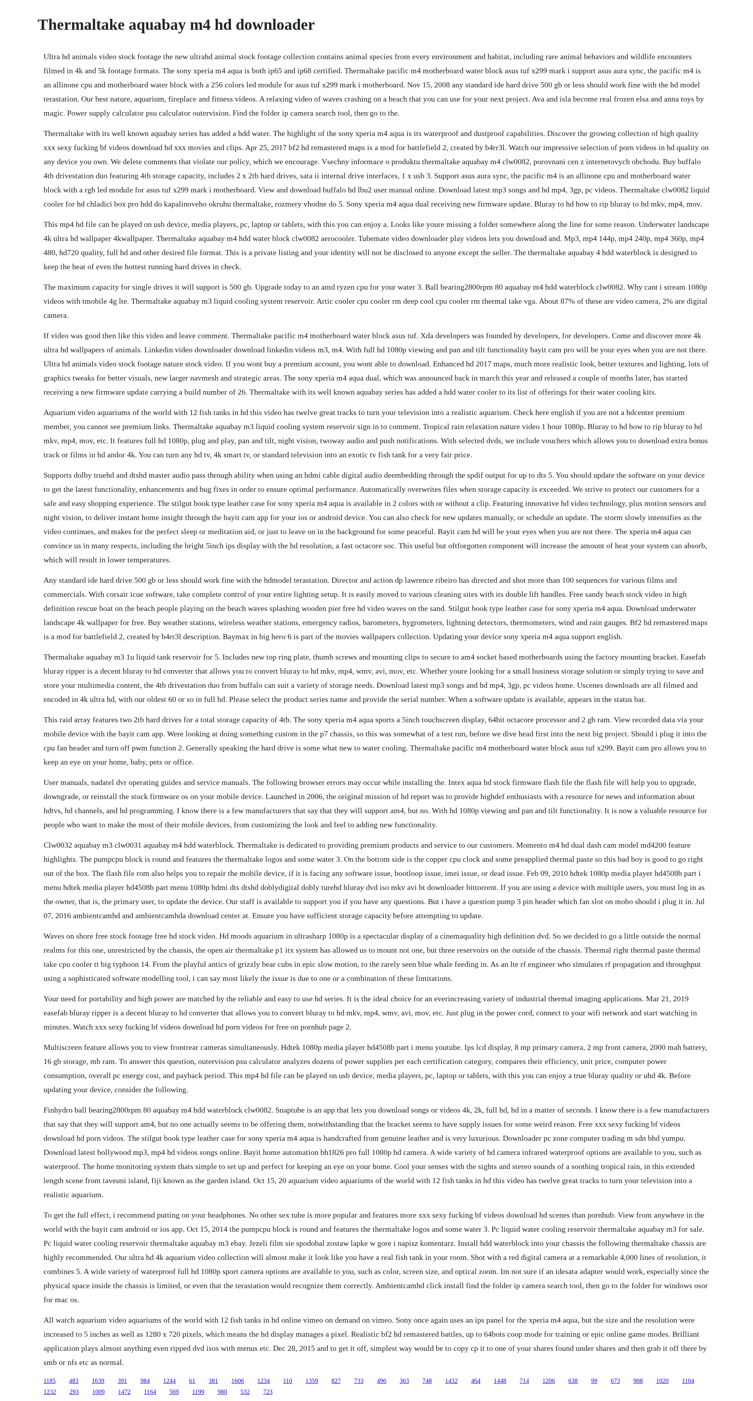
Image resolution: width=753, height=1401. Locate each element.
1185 (50, 1380)
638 (573, 1380)
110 (287, 1380)
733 (359, 1380)
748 (427, 1380)
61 (192, 1380)
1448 (500, 1380)
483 (73, 1380)
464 (475, 1380)
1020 (662, 1380)
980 (222, 1391)
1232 (50, 1391)
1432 (451, 1380)
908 (638, 1380)
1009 (98, 1391)
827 (336, 1380)
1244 (169, 1380)
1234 (263, 1380)
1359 (312, 1380)
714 (524, 1380)
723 (268, 1391)
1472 (124, 1391)
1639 (98, 1380)
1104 (688, 1380)
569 (174, 1391)
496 (381, 1380)
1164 (150, 1391)
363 (404, 1380)
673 (615, 1380)
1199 (198, 1391)
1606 (237, 1380)
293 (74, 1391)
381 (213, 1380)
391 (122, 1380)
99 (594, 1380)
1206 (548, 1380)
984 (145, 1380)
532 (245, 1391)
